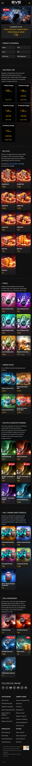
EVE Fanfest (5, 735)
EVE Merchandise (6, 739)
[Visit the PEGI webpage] (26, 751)
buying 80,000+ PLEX (15, 164)
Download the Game (7, 703)
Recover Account (6, 721)
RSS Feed (18, 742)
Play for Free (5, 700)
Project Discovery (6, 742)
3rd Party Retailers (21, 722)
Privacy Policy (19, 739)
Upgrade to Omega (7, 706)
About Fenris (19, 732)
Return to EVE (5, 718)
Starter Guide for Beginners (6, 714)
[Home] (16, 3)
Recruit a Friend (20, 713)
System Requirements (7, 710)
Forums (18, 706)
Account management (22, 700)
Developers (19, 710)
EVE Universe (5, 732)
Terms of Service (20, 735)
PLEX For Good (20, 725)
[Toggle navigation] (2, 3)
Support (18, 703)
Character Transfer (21, 719)
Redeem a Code (20, 716)
